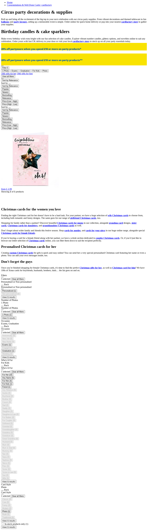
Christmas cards (37, 240)
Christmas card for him (123, 268)
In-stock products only (16, 524)
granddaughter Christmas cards (58, 225)
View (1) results (8, 297)
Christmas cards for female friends (18, 233)
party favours (20, 22)
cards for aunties (72, 230)
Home (10, 2)
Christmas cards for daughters (23, 225)
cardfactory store (129, 22)
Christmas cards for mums (70, 223)
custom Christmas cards (21, 253)
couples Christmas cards (108, 238)
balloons (5, 22)
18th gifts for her (8, 73)
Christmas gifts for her (91, 268)
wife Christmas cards (118, 215)
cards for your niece (95, 230)
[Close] (2, 277)
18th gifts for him (25, 73)
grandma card (116, 223)
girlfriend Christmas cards (83, 218)
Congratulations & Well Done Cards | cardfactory (29, 5)
